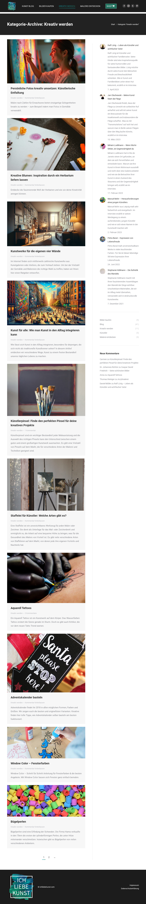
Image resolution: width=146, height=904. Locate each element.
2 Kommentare (31, 613)
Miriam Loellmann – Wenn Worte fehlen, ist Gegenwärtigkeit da (122, 147)
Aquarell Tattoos (21, 608)
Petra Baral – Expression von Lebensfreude (120, 240)
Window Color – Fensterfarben (30, 763)
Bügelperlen (18, 821)
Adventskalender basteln (26, 697)
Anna (102, 375)
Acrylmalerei (123, 379)
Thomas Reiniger (107, 379)
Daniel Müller (105, 383)
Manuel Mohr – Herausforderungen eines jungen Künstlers (123, 200)
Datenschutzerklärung (130, 888)
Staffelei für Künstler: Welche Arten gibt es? (38, 515)
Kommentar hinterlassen (35, 98)
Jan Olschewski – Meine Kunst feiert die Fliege (121, 97)
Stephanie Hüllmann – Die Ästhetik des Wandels (123, 272)
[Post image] (103, 46)
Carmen (103, 359)
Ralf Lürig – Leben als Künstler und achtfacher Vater (123, 47)
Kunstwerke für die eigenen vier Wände (35, 251)
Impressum (134, 885)
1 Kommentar (30, 430)
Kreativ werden (17, 98)
